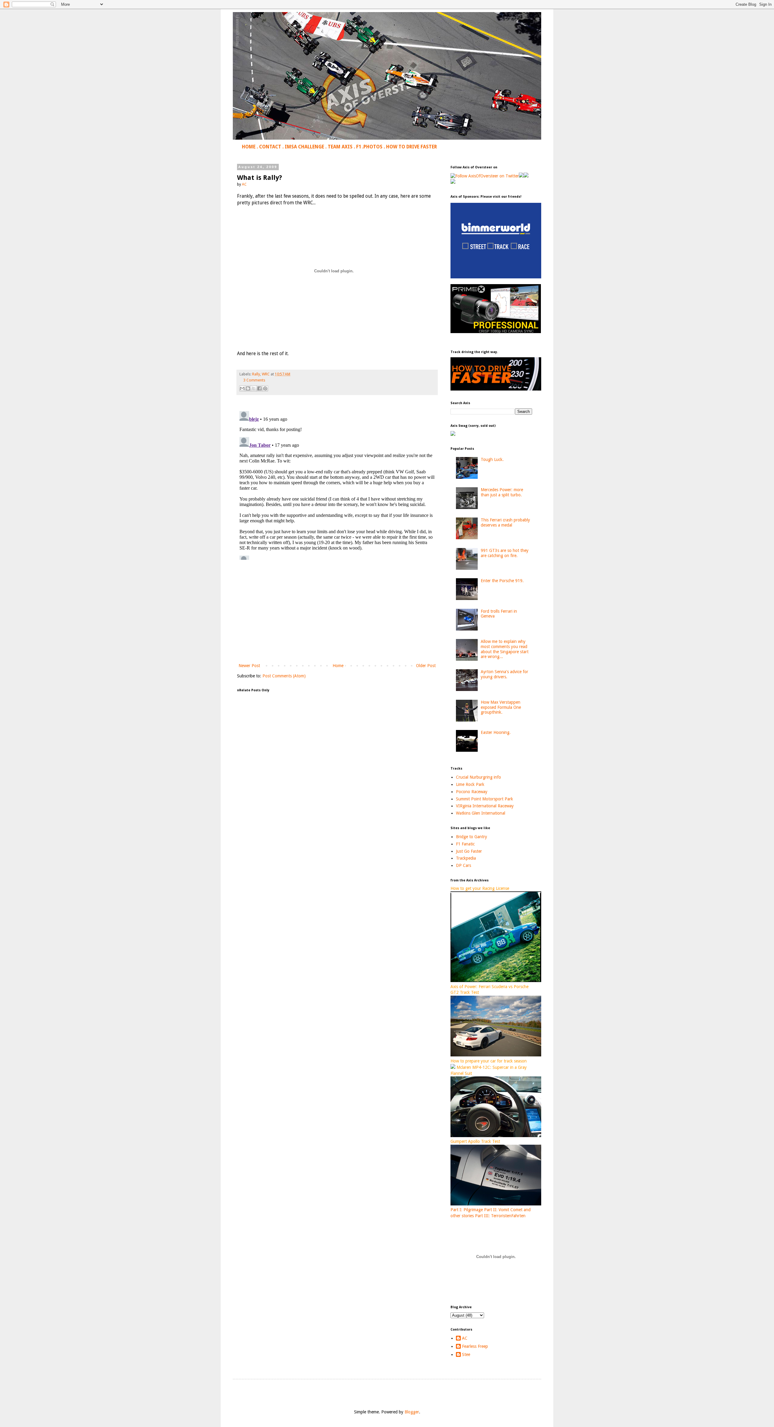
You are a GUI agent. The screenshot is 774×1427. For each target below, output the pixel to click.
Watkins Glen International (480, 813)
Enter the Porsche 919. (502, 580)
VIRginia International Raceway (485, 805)
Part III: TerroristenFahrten (500, 1215)
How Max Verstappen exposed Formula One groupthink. (501, 707)
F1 (358, 147)
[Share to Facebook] (259, 388)
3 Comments (254, 380)
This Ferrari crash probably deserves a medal (505, 522)
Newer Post (249, 665)
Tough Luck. (492, 459)
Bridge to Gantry (471, 836)
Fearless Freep (475, 1346)
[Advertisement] (337, 612)
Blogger (412, 1411)
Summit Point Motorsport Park (484, 798)
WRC (266, 374)
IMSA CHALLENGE (304, 147)
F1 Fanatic (465, 844)
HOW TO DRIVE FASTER (411, 147)
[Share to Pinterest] (265, 388)
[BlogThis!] (248, 388)
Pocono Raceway (471, 791)
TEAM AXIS (340, 147)
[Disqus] (337, 484)
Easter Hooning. (496, 732)
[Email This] (242, 388)
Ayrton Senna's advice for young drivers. (504, 674)
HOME (248, 147)
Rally (256, 374)
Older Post (426, 665)
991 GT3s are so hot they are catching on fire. (504, 553)
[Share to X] (254, 388)
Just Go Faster (469, 851)
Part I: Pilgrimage (466, 1209)
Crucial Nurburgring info (478, 777)
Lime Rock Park (470, 784)
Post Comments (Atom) (284, 675)
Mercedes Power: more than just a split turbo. (502, 492)
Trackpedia (466, 858)
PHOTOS (372, 147)
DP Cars (463, 865)
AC (464, 1338)
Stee (466, 1354)
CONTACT (270, 147)
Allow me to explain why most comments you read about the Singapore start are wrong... (504, 649)
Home (338, 665)
